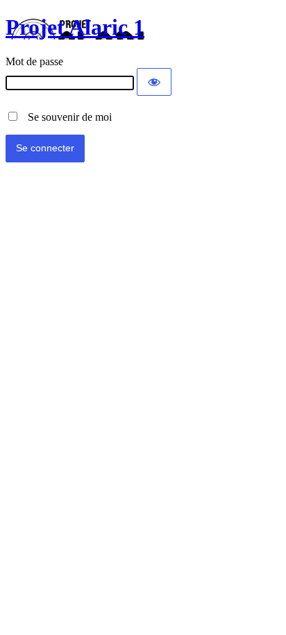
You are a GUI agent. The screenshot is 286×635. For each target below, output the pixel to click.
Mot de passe (34, 61)
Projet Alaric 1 (75, 27)
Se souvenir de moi (65, 117)
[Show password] (154, 82)
